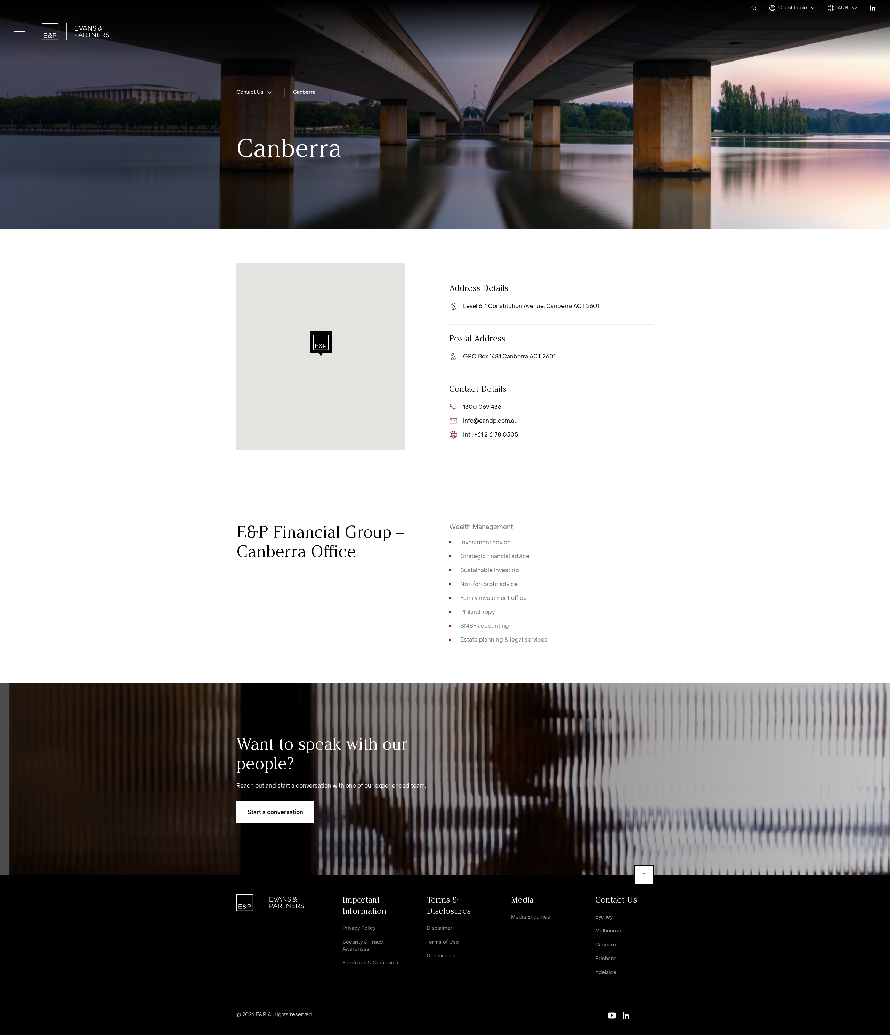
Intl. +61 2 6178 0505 (490, 434)
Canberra (304, 92)
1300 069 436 (482, 407)
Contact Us (250, 92)
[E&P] (75, 31)
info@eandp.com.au (490, 420)
